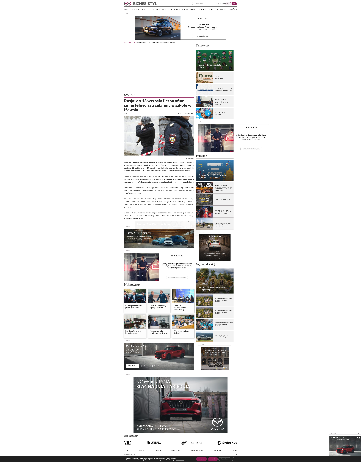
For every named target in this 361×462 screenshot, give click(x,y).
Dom (210, 9)
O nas (126, 450)
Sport (164, 9)
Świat (143, 9)
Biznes (134, 9)
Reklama (141, 450)
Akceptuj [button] (201, 459)
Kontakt (234, 450)
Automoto (220, 9)
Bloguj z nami (175, 450)
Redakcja (158, 450)
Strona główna (127, 42)
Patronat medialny (197, 450)
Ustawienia (224, 459)
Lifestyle (154, 9)
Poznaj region (188, 9)
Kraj (126, 9)
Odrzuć (212, 459)
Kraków (232, 9)
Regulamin (217, 450)
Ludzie (201, 9)
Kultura (174, 9)
